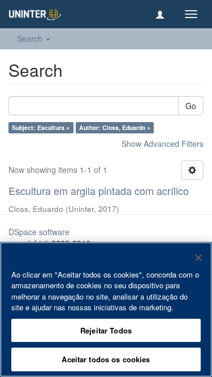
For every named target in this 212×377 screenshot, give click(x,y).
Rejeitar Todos (106, 330)
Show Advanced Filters (163, 143)
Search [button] (31, 38)
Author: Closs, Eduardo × (114, 127)
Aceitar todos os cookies (106, 359)
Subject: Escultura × (41, 127)
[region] (106, 309)
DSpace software (39, 231)
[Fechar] (198, 257)
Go (190, 105)
